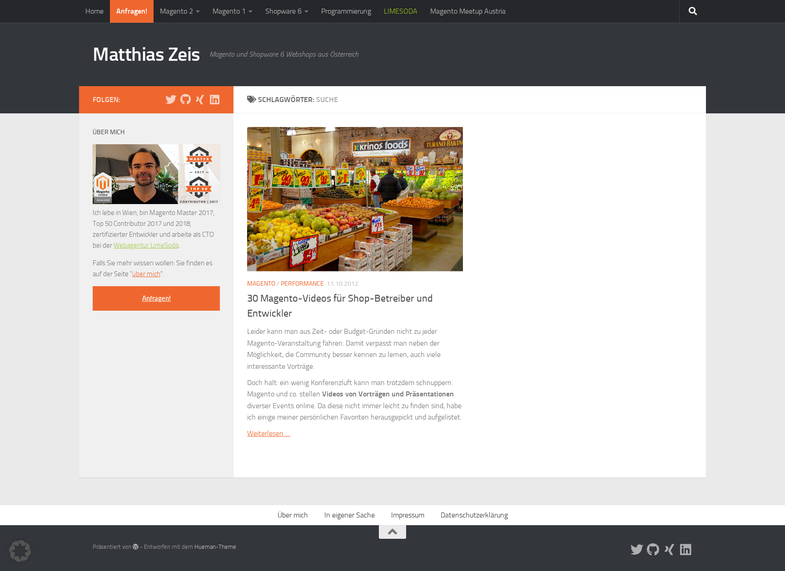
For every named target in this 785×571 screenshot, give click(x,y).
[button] (20, 551)
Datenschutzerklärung (474, 515)
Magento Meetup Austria (468, 11)
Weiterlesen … (268, 433)
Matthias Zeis (146, 54)
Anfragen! (131, 11)
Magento (261, 284)
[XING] (199, 99)
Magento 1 (229, 11)
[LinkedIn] (214, 99)
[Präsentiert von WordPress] (136, 547)
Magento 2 (176, 11)
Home (94, 11)
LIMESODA (400, 11)
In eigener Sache (349, 515)
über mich (146, 274)
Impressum (407, 515)
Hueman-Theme (215, 546)
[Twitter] (170, 99)
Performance (302, 284)
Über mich (293, 515)
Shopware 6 (283, 11)
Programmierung (346, 11)
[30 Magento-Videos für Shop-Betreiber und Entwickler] (355, 199)
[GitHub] (185, 99)
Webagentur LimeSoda (146, 245)
